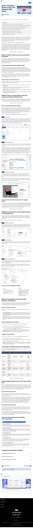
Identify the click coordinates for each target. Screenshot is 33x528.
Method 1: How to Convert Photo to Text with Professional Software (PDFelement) (17, 25)
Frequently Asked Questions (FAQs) (9, 34)
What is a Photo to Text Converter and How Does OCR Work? (13, 24)
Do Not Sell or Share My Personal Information (20, 522)
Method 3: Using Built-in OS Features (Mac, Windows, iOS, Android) (14, 28)
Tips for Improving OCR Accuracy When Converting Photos (13, 32)
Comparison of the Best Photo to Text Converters (12, 29)
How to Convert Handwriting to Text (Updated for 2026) (11, 489)
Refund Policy (15, 523)
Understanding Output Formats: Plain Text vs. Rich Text (12, 31)
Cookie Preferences (28, 522)
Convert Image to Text (7, 19)
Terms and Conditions (4, 522)
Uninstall (18, 523)
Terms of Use (12, 522)
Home (2, 19)
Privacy (9, 522)
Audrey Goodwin (6, 14)
